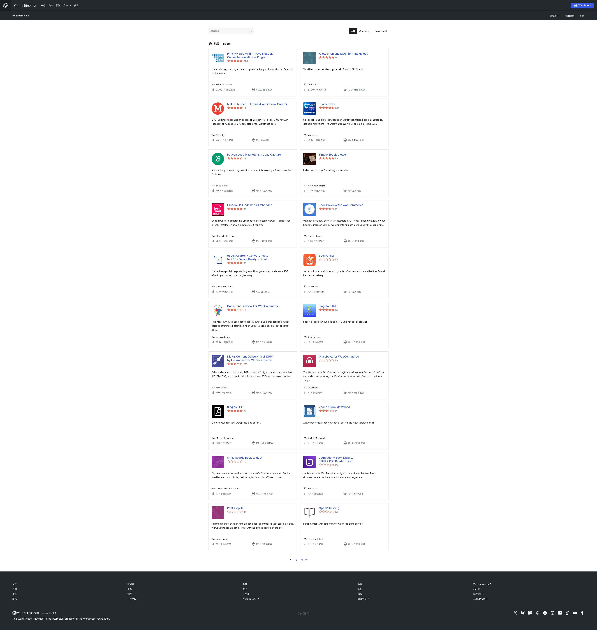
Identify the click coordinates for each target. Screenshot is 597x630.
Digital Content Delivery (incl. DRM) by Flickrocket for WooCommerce (250, 358)
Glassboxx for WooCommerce (339, 356)
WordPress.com (482, 584)
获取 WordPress (582, 5)
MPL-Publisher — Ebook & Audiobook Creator (257, 104)
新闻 (14, 589)
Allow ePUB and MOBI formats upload (343, 53)
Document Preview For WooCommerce (253, 306)
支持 (245, 589)
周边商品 (363, 599)
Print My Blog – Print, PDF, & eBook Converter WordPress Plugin (250, 55)
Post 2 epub (235, 508)
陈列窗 (130, 584)
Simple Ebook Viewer (333, 154)
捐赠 (361, 594)
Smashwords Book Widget (244, 457)
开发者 (246, 594)
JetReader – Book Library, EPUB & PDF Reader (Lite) (336, 459)
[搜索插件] (250, 31)
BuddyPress (480, 599)
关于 (14, 584)
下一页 (304, 560)
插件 (129, 594)
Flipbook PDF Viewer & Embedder (249, 205)
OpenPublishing (329, 508)
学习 (245, 584)
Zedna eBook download (334, 407)
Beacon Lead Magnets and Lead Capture (254, 154)
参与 (360, 584)
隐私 (14, 599)
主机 (14, 594)
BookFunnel (326, 255)
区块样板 (131, 599)
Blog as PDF (235, 407)
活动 (360, 589)
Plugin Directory (20, 15)
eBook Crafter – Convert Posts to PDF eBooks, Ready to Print (247, 257)
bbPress (478, 594)
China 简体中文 (49, 613)
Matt (476, 589)
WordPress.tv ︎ (251, 599)
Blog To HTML (328, 306)
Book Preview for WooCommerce (341, 205)
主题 (129, 589)
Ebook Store (327, 104)
